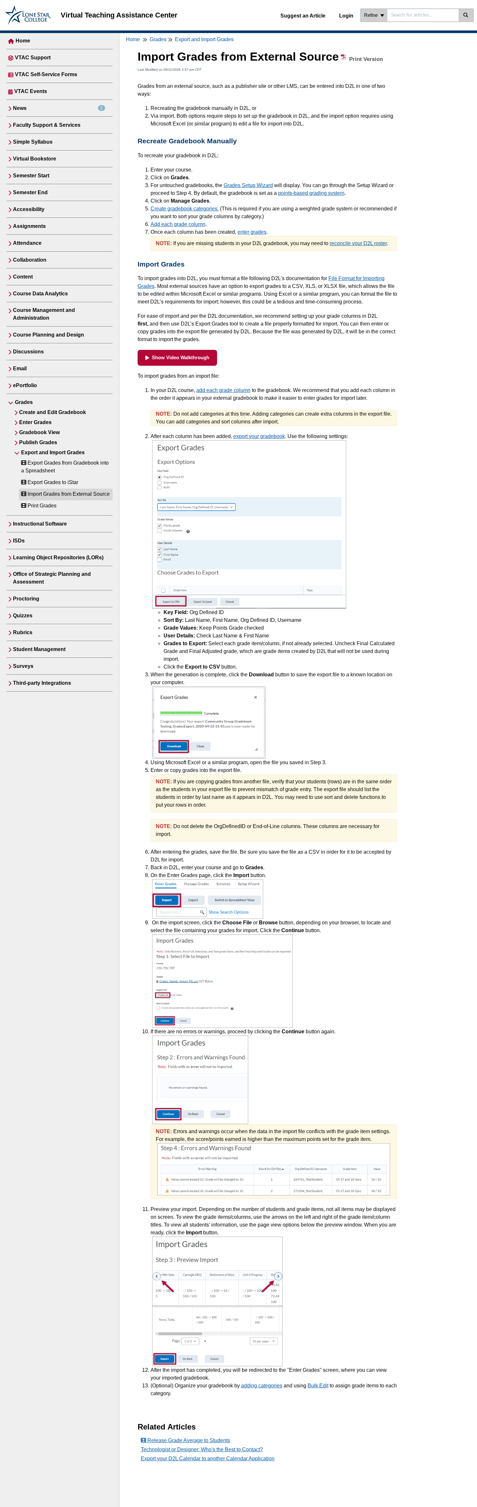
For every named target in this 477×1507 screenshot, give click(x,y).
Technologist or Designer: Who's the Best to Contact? (202, 1449)
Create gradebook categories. (185, 208)
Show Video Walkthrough (180, 357)
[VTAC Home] (28, 8)
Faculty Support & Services (46, 125)
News (58, 108)
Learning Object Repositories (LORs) (58, 557)
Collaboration (29, 260)
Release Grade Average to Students (188, 1440)
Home (23, 40)
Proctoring (26, 598)
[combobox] (422, 15)
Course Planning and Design (48, 335)
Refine (371, 15)
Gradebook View (39, 432)
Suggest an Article (302, 15)
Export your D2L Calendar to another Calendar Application (208, 1458)
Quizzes (22, 615)
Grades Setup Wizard (248, 185)
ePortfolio (25, 385)
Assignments (29, 226)
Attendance (27, 243)
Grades (24, 402)
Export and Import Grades (53, 452)
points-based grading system (311, 193)
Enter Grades (35, 422)
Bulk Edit (318, 1385)
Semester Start (31, 175)
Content (23, 276)
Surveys (23, 666)
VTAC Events (30, 91)
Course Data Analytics (40, 293)
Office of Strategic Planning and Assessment (52, 578)
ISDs (19, 540)
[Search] (466, 15)
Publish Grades (38, 442)
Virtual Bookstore (34, 158)
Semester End (30, 192)
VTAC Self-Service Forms (46, 74)
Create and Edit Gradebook (52, 412)
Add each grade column (178, 224)
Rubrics (22, 632)
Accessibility (28, 209)
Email (20, 368)
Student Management (39, 649)
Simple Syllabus (33, 142)
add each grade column (223, 390)
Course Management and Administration (44, 314)
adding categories (261, 1385)
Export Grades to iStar (52, 482)
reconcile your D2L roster (358, 243)
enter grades (252, 232)
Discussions (28, 351)
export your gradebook (259, 436)
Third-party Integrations (42, 683)
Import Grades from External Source (68, 494)
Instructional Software (40, 524)
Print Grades (41, 505)
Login (346, 15)
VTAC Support (33, 57)
